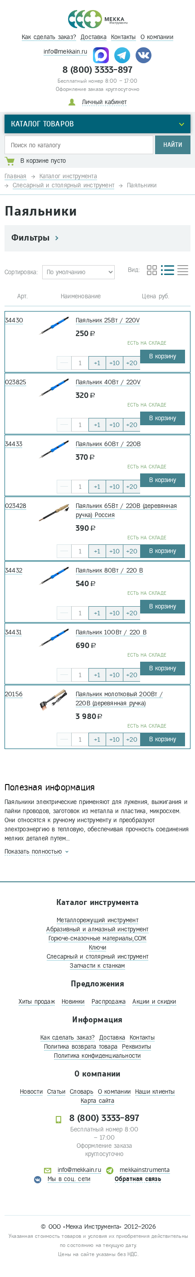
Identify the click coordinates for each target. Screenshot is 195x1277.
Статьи (56, 1091)
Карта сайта (97, 1100)
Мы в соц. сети (69, 1179)
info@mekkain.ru (65, 51)
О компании (157, 37)
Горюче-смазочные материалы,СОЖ (98, 938)
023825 (15, 382)
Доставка (94, 37)
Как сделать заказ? (49, 37)
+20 (131, 363)
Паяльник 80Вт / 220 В (109, 570)
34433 (13, 444)
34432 (13, 570)
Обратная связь (138, 1179)
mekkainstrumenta (145, 1169)
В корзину (162, 356)
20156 (14, 694)
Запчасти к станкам (97, 965)
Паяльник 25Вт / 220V (108, 320)
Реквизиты (136, 1046)
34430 (14, 320)
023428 (15, 506)
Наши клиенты (155, 1091)
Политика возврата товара (80, 1046)
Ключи (97, 947)
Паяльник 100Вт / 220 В (111, 632)
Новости (31, 1091)
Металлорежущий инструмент (97, 920)
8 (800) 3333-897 (98, 70)
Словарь (81, 1091)
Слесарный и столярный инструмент (97, 956)
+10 (114, 363)
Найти (172, 145)
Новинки (73, 1001)
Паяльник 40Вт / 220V (108, 382)
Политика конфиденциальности (97, 1055)
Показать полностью (33, 851)
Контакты (123, 37)
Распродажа (109, 1001)
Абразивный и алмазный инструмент (97, 929)
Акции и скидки (154, 1001)
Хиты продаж (36, 1001)
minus (64, 363)
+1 (97, 363)
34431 (13, 632)
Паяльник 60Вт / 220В (108, 444)
